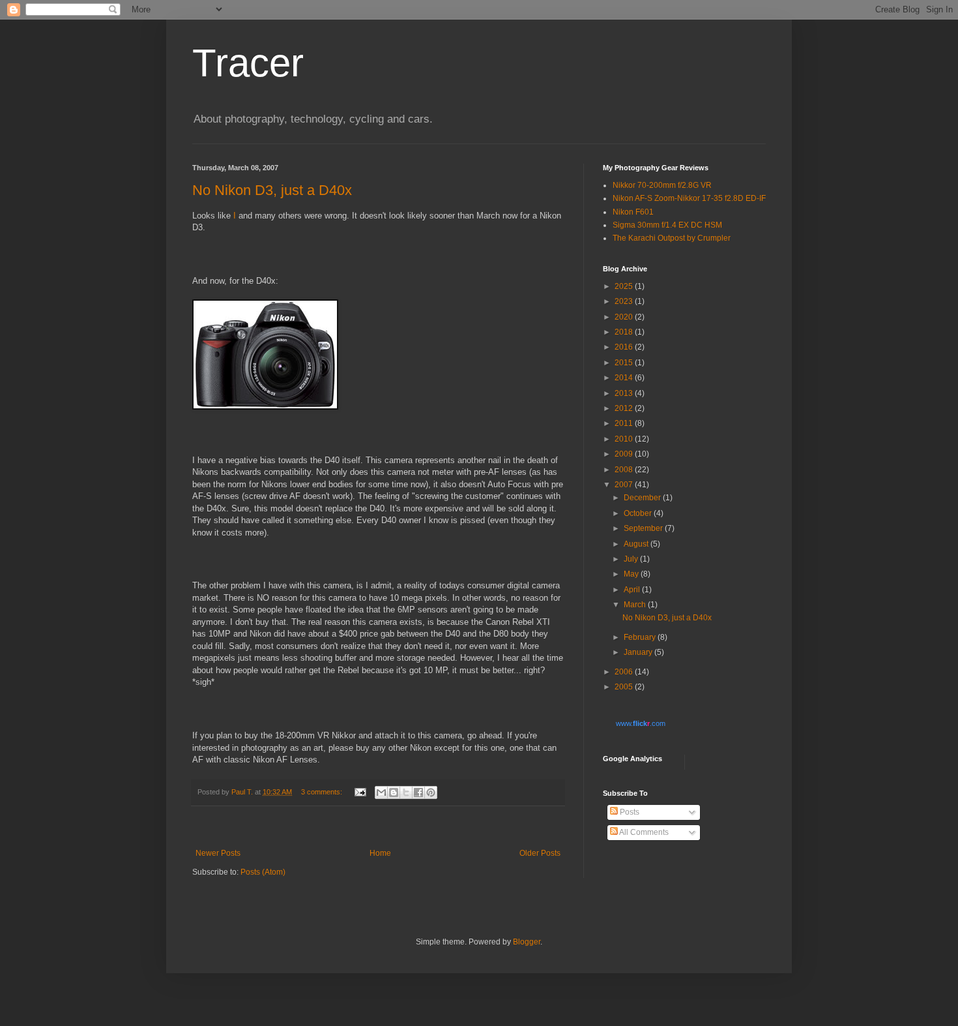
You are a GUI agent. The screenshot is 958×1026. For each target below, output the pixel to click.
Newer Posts (218, 853)
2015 (625, 362)
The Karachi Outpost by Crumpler (672, 238)
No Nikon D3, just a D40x (272, 190)
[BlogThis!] (393, 792)
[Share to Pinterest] (430, 792)
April (633, 589)
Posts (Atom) (262, 872)
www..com (640, 723)
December (643, 497)
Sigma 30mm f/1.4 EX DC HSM (667, 225)
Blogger (526, 941)
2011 (625, 423)
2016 (625, 347)
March (636, 604)
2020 (625, 317)
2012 (625, 408)
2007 (625, 484)
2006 (625, 671)
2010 (625, 439)
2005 (625, 686)
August (637, 544)
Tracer (248, 63)
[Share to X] (406, 792)
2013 (625, 393)
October (639, 513)
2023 (625, 301)
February (641, 637)
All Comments (643, 832)
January (639, 652)
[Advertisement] (377, 827)
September (644, 528)
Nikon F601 (633, 212)
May (632, 574)
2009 (625, 454)
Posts (628, 812)
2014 (625, 377)
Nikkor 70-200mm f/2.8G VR (662, 185)
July (632, 559)
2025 (625, 286)
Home (380, 853)
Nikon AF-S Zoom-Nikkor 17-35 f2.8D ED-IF (689, 198)
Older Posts (539, 853)
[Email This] (381, 792)
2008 (625, 469)
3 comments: (322, 792)
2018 (625, 332)
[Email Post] (359, 792)
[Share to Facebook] (418, 792)
